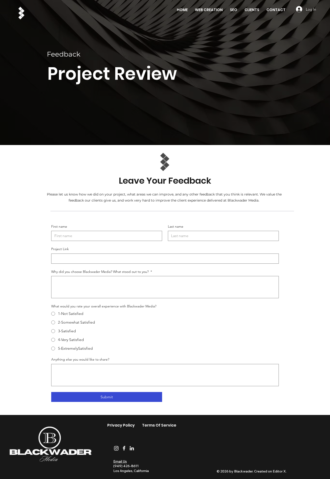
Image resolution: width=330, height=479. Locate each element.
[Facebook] (124, 448)
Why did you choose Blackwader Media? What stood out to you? (101, 271)
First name (59, 226)
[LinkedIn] (132, 448)
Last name (175, 226)
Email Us (120, 461)
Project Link (60, 249)
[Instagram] (116, 448)
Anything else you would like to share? (80, 359)
